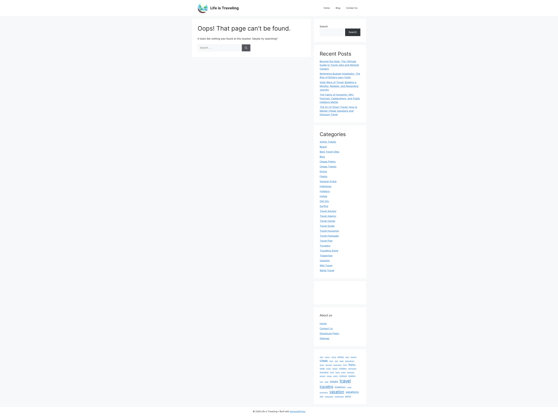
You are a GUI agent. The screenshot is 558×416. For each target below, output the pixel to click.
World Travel (327, 270)
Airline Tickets (328, 141)
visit (321, 396)
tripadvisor (340, 387)
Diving (323, 171)
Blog (338, 8)
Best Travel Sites (329, 151)
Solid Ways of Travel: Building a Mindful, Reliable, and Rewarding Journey (339, 86)
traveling (326, 387)
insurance (324, 372)
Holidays (325, 191)
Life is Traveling (224, 8)
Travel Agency (328, 216)
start (321, 382)
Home (327, 8)
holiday (335, 369)
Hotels (323, 196)
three (326, 382)
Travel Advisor (328, 211)
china (331, 361)
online (343, 372)
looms (337, 372)
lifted (332, 372)
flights (351, 364)
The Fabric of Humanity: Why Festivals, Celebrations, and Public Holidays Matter (340, 98)
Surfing (324, 206)
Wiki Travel (326, 265)
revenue (343, 376)
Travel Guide (327, 226)
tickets (334, 381)
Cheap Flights (328, 161)
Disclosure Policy (329, 333)
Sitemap (324, 338)
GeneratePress (297, 411)
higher (328, 369)
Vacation (325, 260)
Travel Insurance (329, 230)
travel (345, 380)
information (352, 369)
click (336, 361)
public (335, 376)
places (329, 376)
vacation (336, 392)
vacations (352, 392)
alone (347, 357)
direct (322, 365)
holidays (343, 368)
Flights (323, 176)
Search (324, 26)
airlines (340, 357)
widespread (339, 397)
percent (322, 376)
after (321, 357)
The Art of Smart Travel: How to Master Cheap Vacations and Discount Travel (338, 111)
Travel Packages (329, 235)
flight (345, 365)
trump (349, 387)
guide (322, 368)
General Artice (328, 181)
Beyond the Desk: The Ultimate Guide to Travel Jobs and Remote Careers (339, 65)
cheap (324, 360)
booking (354, 357)
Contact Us (351, 8)
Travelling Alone (329, 250)
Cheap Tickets (328, 166)
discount (329, 365)
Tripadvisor (326, 255)
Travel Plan (326, 240)
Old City (324, 201)
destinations (349, 361)
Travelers (325, 245)
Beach (323, 146)
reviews (351, 376)
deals (342, 361)
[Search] (246, 47)
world (348, 396)
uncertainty (324, 392)
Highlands (325, 186)
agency (327, 357)
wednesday (329, 397)
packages (350, 372)
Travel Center (327, 221)
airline (333, 357)
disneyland (337, 365)
